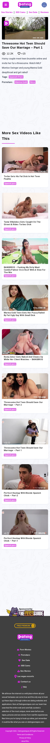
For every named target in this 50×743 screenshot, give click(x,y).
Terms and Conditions (25, 734)
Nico (32, 82)
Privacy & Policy (25, 738)
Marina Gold (21, 82)
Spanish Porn (16, 77)
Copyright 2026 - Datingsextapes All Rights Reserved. (25, 731)
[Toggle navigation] (6, 5)
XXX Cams (21, 12)
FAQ (25, 687)
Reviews (45, 12)
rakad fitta (25, 741)
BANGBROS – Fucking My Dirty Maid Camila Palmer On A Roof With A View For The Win (25, 270)
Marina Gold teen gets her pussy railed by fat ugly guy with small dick (24, 314)
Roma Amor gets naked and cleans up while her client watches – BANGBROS (23, 358)
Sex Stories (7, 12)
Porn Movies (25, 649)
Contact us (26, 682)
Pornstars (25, 655)
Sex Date (33, 12)
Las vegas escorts (25, 676)
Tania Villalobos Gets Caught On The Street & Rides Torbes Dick (22, 223)
